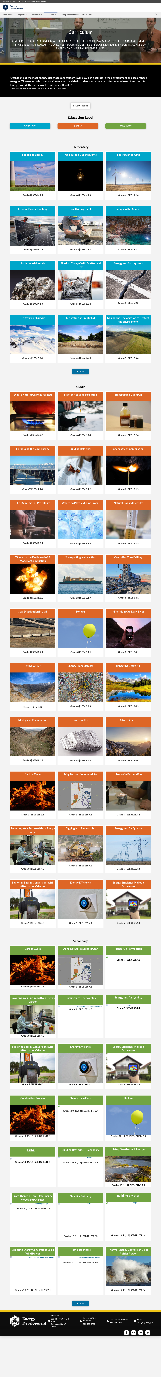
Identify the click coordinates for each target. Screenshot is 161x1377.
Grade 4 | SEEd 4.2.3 (80, 195)
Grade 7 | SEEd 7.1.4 (32, 489)
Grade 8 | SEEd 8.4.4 (128, 760)
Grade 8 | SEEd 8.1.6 (33, 597)
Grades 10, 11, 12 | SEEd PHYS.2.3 (33, 1208)
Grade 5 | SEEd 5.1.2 (128, 249)
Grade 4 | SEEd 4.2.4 (128, 195)
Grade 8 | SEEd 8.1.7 (80, 597)
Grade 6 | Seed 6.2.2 (33, 435)
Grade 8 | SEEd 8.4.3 (80, 706)
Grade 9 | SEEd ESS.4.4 (80, 923)
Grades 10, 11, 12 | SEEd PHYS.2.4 (33, 1290)
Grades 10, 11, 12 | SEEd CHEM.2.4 (80, 1110)
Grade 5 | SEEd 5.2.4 (80, 303)
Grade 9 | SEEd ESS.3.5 (32, 814)
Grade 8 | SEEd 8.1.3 (128, 489)
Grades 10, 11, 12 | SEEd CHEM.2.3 (32, 1136)
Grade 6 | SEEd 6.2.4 (80, 435)
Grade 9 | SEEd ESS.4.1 (80, 814)
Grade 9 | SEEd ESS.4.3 (80, 865)
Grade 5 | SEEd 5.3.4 (32, 358)
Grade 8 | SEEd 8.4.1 (128, 597)
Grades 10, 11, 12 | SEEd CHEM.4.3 (80, 1162)
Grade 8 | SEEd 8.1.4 (33, 543)
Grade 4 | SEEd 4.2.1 (33, 195)
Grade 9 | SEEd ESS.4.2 (128, 814)
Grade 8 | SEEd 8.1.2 (80, 489)
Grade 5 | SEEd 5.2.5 (128, 302)
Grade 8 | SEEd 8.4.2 (32, 707)
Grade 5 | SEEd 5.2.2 (33, 304)
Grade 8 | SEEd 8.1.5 (128, 543)
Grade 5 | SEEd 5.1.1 (80, 249)
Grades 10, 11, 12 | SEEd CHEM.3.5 (128, 1136)
